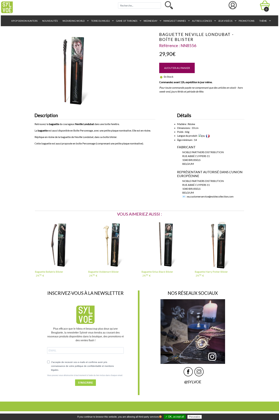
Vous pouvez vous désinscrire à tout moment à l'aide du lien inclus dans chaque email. (85, 375)
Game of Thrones (127, 20)
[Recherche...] (169, 5)
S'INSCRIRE (85, 382)
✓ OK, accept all (174, 416)
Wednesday (151, 20)
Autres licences (203, 20)
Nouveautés (50, 20)
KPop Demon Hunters (24, 20)
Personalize (194, 417)
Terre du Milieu (101, 20)
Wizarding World (75, 20)
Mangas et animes (176, 20)
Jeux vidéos (226, 20)
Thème (264, 20)
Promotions (246, 20)
